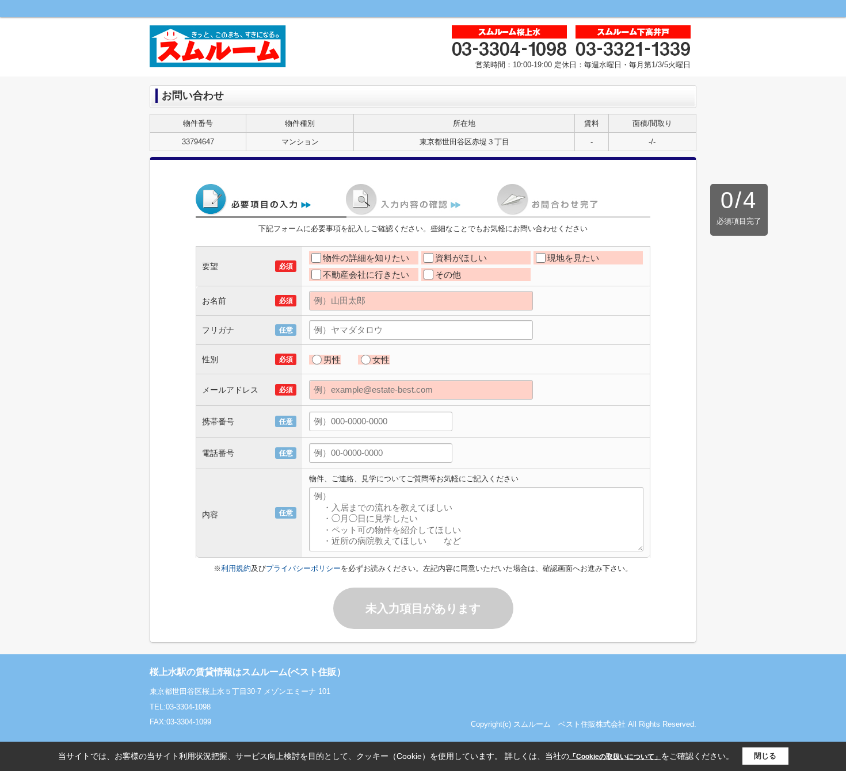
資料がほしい (461, 258)
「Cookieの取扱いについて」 (615, 757)
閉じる (765, 755)
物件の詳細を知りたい (366, 258)
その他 (448, 274)
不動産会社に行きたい (366, 274)
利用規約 (236, 568)
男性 (332, 360)
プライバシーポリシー (303, 568)
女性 (381, 360)
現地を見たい (573, 258)
